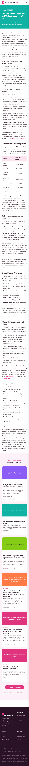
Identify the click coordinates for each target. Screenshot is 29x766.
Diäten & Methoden (6, 739)
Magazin (3, 736)
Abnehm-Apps (8, 692)
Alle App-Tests (20, 720)
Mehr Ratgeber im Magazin (14, 687)
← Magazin (4, 10)
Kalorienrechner (9, 376)
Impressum (4, 751)
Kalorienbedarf (6, 378)
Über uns (19, 739)
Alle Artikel (4, 742)
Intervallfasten (5, 734)
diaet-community (11, 2)
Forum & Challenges (21, 734)
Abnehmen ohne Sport (18, 138)
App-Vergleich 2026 (21, 715)
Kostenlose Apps (20, 718)
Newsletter (19, 742)
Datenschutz (10, 751)
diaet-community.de (8, 714)
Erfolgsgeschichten (21, 736)
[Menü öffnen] (26, 2)
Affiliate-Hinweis (17, 751)
